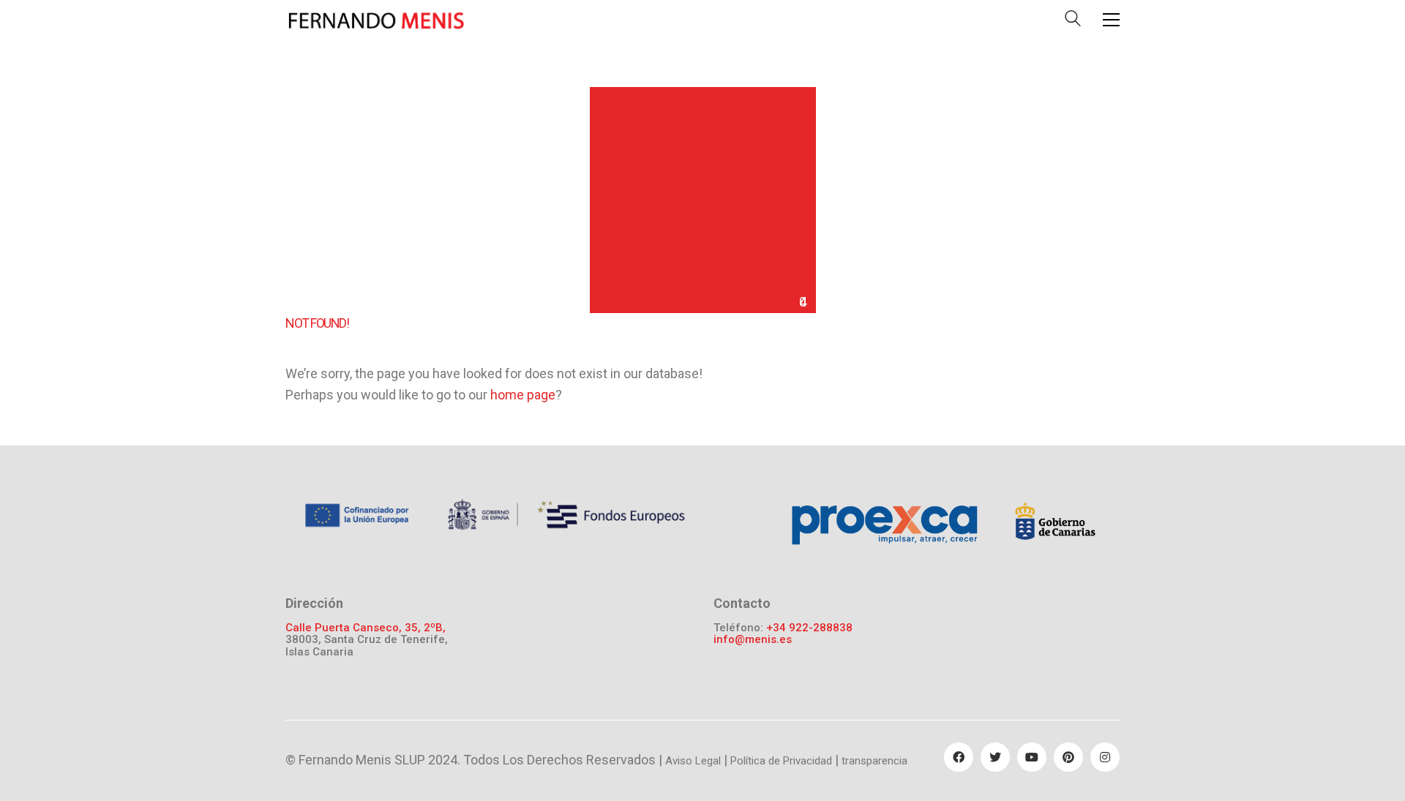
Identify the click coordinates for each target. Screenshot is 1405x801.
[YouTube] (1031, 757)
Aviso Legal (693, 760)
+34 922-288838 (809, 628)
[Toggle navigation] (1111, 20)
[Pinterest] (1068, 757)
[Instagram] (1105, 757)
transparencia (874, 760)
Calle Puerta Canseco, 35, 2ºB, (365, 628)
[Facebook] (958, 757)
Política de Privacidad (781, 760)
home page (522, 394)
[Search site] (1073, 21)
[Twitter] (995, 757)
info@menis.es (752, 639)
